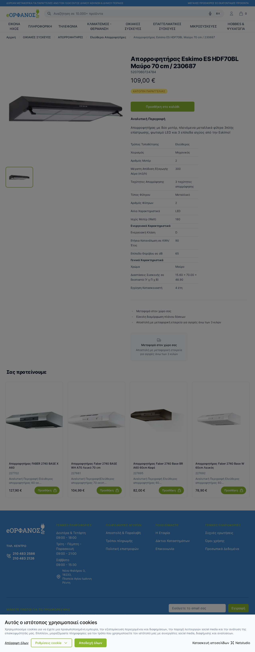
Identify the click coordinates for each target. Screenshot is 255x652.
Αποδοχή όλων (90, 643)
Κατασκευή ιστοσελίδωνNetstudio (221, 643)
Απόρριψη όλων (16, 643)
